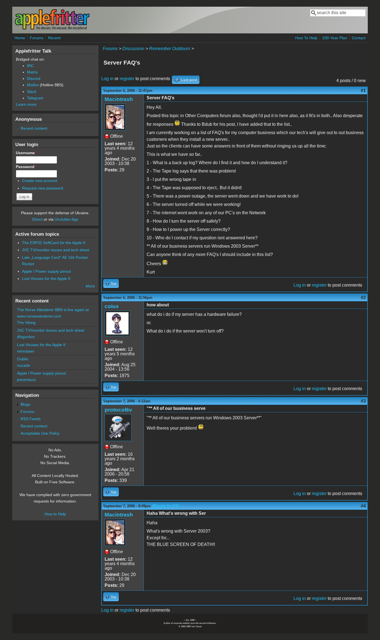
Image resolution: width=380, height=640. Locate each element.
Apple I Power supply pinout (46, 271)
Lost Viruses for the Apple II (46, 278)
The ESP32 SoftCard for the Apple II (53, 242)
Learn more (26, 104)
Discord (33, 78)
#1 (363, 90)
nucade (23, 365)
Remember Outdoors (169, 48)
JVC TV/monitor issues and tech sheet (55, 250)
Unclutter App (66, 219)
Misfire (33, 85)
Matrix (32, 72)
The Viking (26, 322)
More (90, 286)
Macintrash (119, 99)
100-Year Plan (334, 38)
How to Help (55, 514)
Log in (107, 78)
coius (112, 306)
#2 (363, 297)
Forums (36, 38)
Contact (359, 38)
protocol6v (118, 410)
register (127, 78)
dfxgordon (26, 336)
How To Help (306, 38)
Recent (54, 38)
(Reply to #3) (165, 506)
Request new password (42, 188)
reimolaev (25, 351)
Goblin (22, 359)
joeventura (26, 379)
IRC (30, 65)
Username (26, 153)
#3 (363, 401)
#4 (363, 506)
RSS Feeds (31, 419)
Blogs (25, 404)
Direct (37, 219)
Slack (31, 91)
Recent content (34, 128)
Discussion (133, 48)
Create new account (39, 180)
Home (19, 38)
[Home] (52, 28)
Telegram (35, 98)
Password (26, 166)
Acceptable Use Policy (40, 433)
